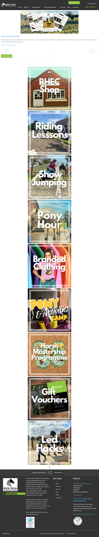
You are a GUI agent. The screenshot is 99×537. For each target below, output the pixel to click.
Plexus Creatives (71, 533)
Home (20, 7)
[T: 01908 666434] (84, 3)
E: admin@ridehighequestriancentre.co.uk (84, 514)
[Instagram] (89, 7)
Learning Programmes (50, 7)
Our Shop (62, 7)
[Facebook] (86, 7)
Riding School (36, 7)
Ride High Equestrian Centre (82, 483)
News (68, 7)
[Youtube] (94, 7)
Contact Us (76, 7)
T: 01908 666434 (91, 3)
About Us (26, 7)
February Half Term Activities (8, 45)
